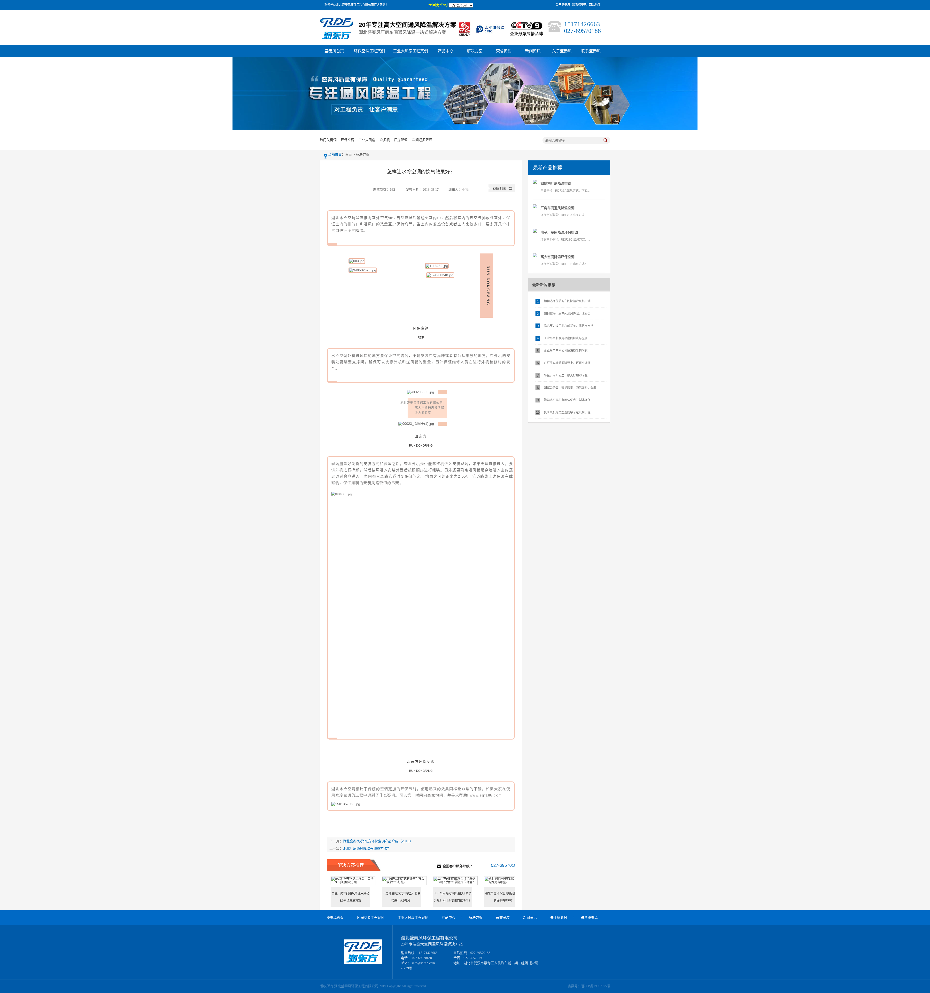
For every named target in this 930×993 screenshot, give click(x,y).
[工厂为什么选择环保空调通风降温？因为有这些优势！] (404, 882)
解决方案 (474, 51)
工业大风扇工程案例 (410, 51)
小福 (465, 189)
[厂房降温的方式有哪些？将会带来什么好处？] (506, 882)
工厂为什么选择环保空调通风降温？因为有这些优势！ (401, 897)
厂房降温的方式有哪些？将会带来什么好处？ (504, 897)
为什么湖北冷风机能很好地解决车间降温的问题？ (350, 897)
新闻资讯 (533, 51)
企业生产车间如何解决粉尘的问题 (566, 350)
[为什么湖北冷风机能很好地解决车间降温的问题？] (353, 882)
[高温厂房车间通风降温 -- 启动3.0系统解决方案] (455, 882)
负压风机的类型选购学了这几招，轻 (567, 412)
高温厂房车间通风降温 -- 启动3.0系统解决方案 (452, 897)
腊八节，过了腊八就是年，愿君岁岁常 (568, 326)
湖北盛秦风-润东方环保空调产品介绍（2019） (378, 841)
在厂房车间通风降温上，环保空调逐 (567, 363)
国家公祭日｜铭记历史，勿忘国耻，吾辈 (570, 387)
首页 (348, 154)
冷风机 (385, 140)
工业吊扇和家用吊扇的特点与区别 (566, 338)
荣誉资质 (504, 51)
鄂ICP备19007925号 (595, 986)
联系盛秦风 (579, 5)
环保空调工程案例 (369, 51)
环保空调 (347, 140)
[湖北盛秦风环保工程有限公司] (363, 962)
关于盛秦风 (563, 5)
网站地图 (595, 5)
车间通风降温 (422, 140)
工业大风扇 (366, 140)
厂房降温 (401, 140)
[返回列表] (501, 191)
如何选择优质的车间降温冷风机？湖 (567, 301)
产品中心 (445, 51)
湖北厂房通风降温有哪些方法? (366, 848)
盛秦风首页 (334, 51)
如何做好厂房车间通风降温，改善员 (567, 313)
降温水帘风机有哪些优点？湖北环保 (567, 400)
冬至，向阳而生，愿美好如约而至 (566, 375)
